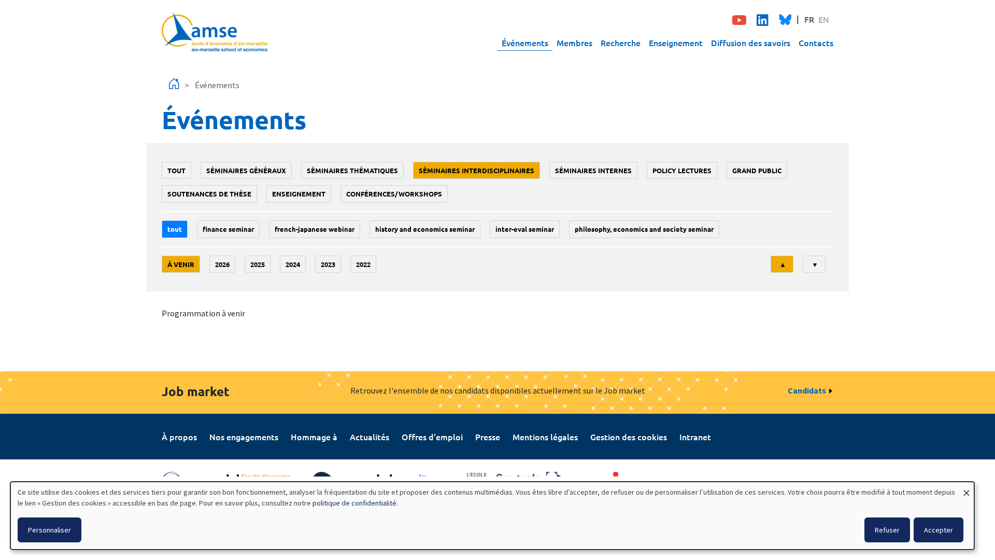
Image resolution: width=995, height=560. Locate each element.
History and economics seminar (425, 229)
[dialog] (492, 516)
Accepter (938, 530)
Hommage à (314, 436)
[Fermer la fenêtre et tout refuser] (966, 488)
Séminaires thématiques (352, 170)
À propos (179, 436)
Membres (574, 42)
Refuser (887, 530)
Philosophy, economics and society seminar (644, 229)
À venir (180, 264)
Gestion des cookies (628, 436)
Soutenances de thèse (209, 193)
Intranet (695, 436)
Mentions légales (545, 436)
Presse (487, 436)
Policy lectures (682, 170)
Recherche (621, 42)
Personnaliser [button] (49, 530)
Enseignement (676, 42)
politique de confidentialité (354, 503)
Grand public (756, 170)
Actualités (369, 436)
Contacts (816, 42)
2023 (328, 264)
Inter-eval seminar (524, 229)
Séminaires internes (593, 170)
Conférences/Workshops (394, 193)
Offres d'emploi (432, 436)
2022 (363, 264)
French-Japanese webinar (314, 229)
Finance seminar (228, 229)
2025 (257, 264)
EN (823, 19)
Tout (176, 170)
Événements (525, 42)
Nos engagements (243, 436)
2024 (293, 264)
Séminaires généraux (246, 170)
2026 (222, 264)
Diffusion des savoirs (750, 42)
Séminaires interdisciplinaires (476, 170)
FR (809, 19)
